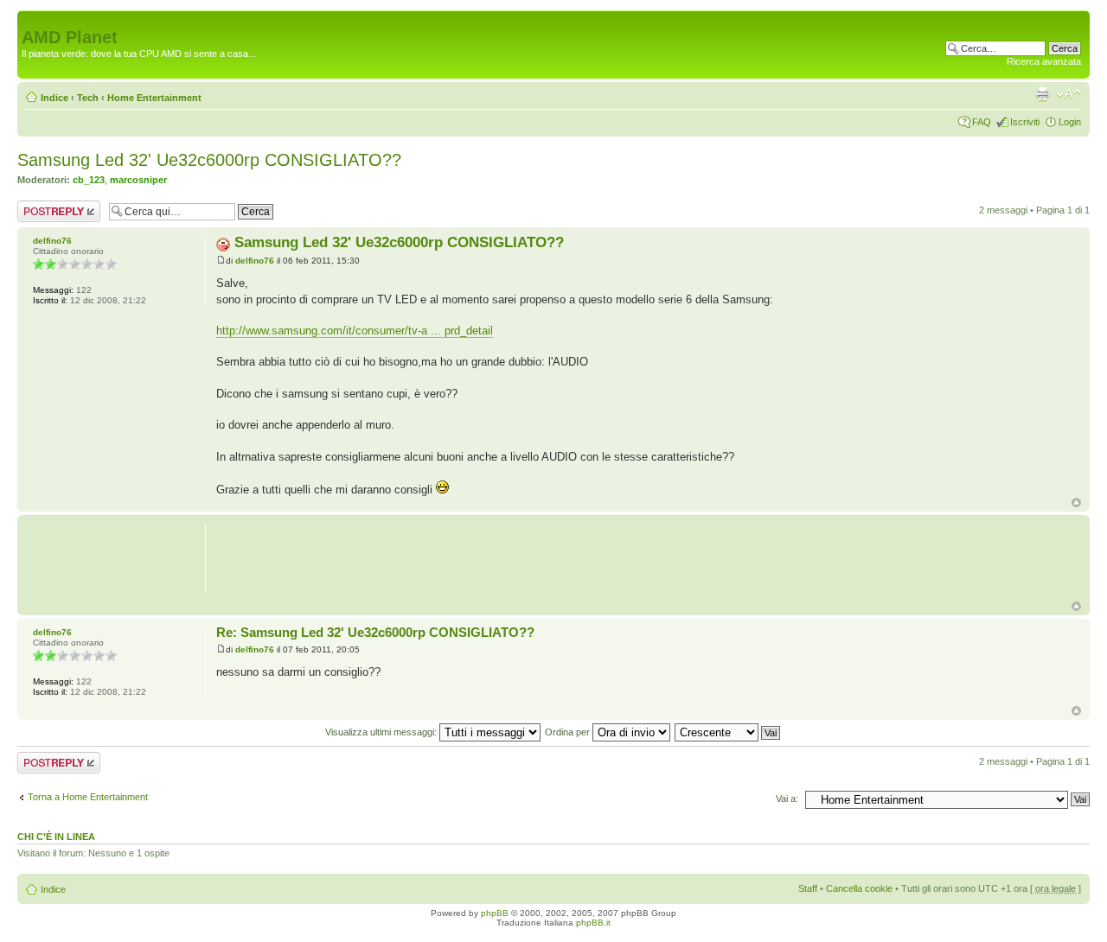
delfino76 (254, 260)
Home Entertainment (154, 97)
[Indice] (32, 19)
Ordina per (568, 732)
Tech (88, 97)
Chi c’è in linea (56, 836)
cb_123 (89, 180)
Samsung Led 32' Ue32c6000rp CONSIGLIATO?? (209, 159)
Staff (807, 888)
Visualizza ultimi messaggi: (382, 732)
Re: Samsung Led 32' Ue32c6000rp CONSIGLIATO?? (375, 632)
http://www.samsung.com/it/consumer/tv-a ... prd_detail (354, 330)
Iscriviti (1025, 122)
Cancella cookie (859, 888)
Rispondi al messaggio (40, 210)
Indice (54, 97)
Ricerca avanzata (1044, 61)
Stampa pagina (1042, 94)
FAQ (981, 122)
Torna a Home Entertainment (88, 797)
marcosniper (138, 180)
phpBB (495, 913)
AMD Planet (70, 37)
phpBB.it (593, 922)
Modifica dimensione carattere (1068, 94)
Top (1076, 502)
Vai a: (787, 798)
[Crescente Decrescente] (728, 732)
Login (1070, 122)
